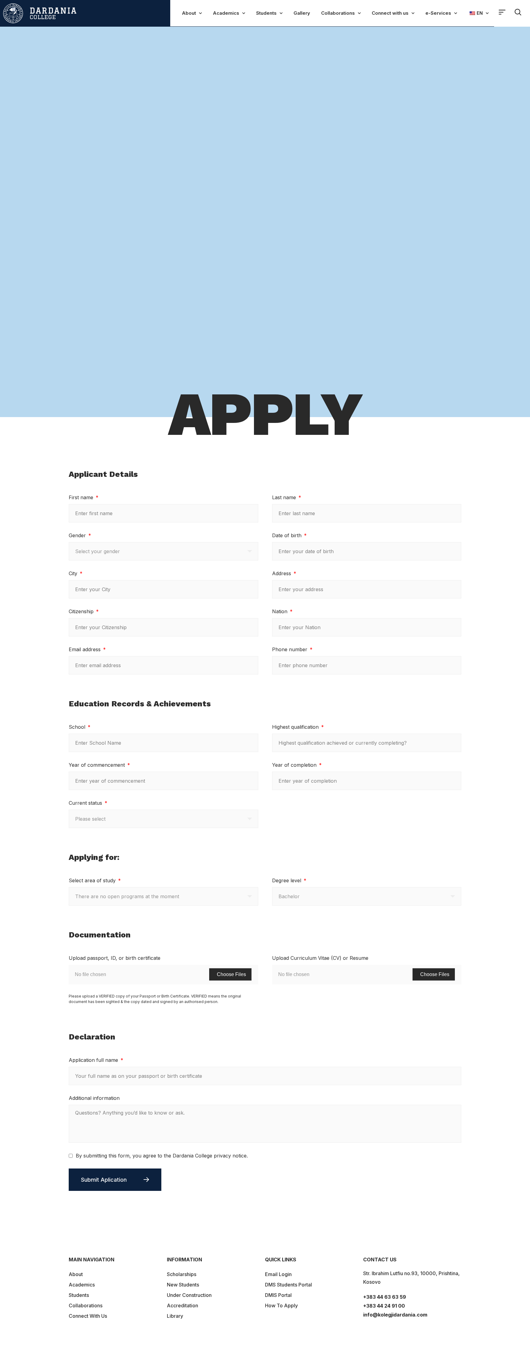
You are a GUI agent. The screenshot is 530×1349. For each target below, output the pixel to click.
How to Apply (281, 1305)
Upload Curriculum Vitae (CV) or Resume (320, 958)
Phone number (290, 649)
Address (282, 573)
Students (266, 13)
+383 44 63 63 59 (384, 1297)
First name (82, 497)
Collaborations (338, 13)
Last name (285, 497)
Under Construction (189, 1295)
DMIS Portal (278, 1295)
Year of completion (295, 765)
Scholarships (181, 1274)
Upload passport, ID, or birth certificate (114, 958)
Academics (226, 13)
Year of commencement (97, 765)
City (74, 573)
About (189, 13)
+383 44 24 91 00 (384, 1306)
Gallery (302, 13)
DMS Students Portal (288, 1285)
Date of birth (287, 535)
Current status (86, 803)
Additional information (94, 1098)
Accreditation (182, 1305)
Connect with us (390, 13)
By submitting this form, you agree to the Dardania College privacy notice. (162, 1156)
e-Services (438, 13)
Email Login (278, 1274)
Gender (78, 535)
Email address (85, 649)
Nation (280, 611)
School (78, 727)
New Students (183, 1285)
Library (175, 1316)
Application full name (94, 1060)
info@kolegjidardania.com (395, 1315)
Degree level (287, 880)
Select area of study (93, 880)
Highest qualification (296, 727)
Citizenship (82, 611)
